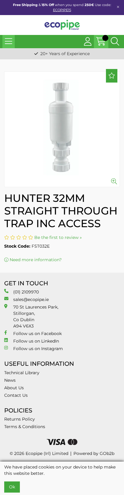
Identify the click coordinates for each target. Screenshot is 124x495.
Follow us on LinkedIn (36, 341)
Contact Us (16, 395)
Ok (12, 487)
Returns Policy (19, 419)
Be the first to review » (58, 237)
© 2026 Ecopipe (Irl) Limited (39, 453)
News (10, 380)
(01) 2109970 (26, 292)
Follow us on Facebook (37, 333)
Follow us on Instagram (38, 348)
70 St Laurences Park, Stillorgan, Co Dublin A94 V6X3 (35, 316)
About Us (14, 387)
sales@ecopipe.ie (31, 299)
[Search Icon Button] (115, 41)
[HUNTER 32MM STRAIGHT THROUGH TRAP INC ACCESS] (62, 129)
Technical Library (21, 372)
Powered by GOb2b (93, 453)
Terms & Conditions (24, 426)
